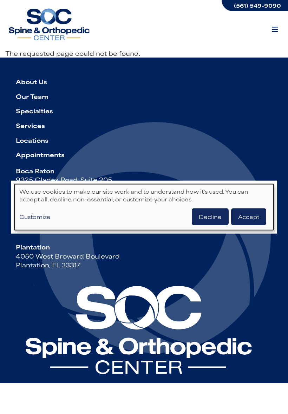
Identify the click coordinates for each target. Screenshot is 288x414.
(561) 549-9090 (257, 5)
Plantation (33, 246)
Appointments (40, 154)
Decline (210, 216)
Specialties (34, 110)
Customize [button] (35, 216)
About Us (31, 81)
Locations (32, 140)
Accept (248, 216)
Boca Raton (35, 170)
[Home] (49, 24)
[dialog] (144, 207)
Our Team (32, 96)
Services (30, 125)
